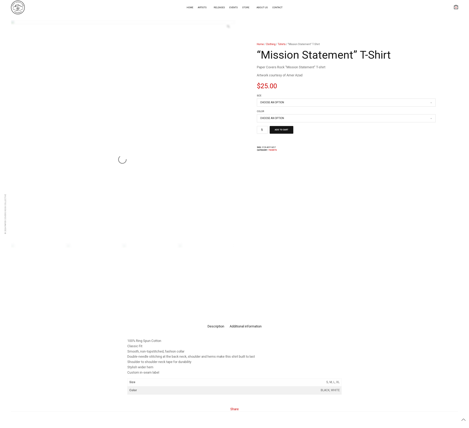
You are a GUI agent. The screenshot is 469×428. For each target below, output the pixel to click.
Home (260, 44)
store (245, 7)
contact (277, 7)
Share (234, 409)
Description (216, 326)
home (190, 7)
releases (219, 7)
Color (260, 111)
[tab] (216, 326)
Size (259, 96)
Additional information (246, 326)
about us (262, 7)
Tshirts (282, 44)
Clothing (271, 44)
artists (202, 7)
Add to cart (281, 130)
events (233, 7)
